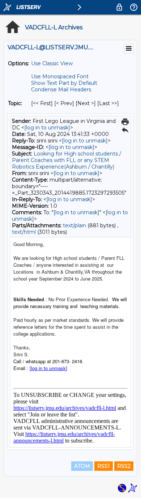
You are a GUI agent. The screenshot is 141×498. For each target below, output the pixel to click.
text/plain (74, 225)
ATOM (82, 466)
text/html (24, 232)
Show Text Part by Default (64, 83)
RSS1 (103, 466)
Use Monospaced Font (60, 76)
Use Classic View (52, 63)
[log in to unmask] (47, 127)
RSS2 (124, 466)
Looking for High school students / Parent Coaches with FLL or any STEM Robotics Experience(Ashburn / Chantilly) (66, 160)
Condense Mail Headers (61, 89)
